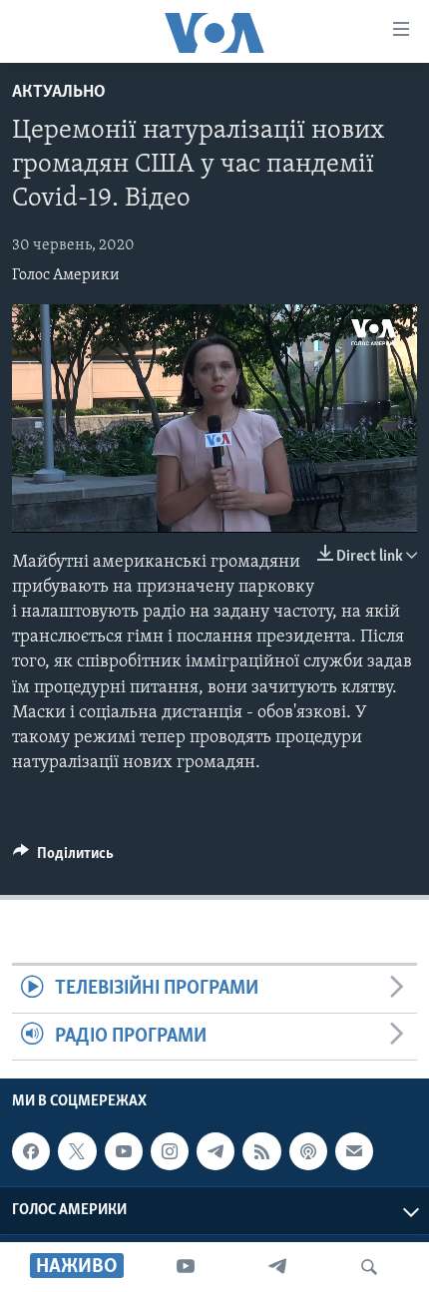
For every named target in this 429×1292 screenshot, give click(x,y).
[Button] (63, 858)
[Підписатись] (354, 1151)
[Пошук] (369, 1267)
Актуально (59, 93)
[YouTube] (185, 1267)
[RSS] (261, 1151)
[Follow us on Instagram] (170, 1151)
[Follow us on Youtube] (124, 1151)
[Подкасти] (308, 1151)
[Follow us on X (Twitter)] (77, 1151)
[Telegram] (277, 1267)
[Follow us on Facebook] (31, 1151)
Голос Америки (66, 275)
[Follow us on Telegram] (215, 1151)
